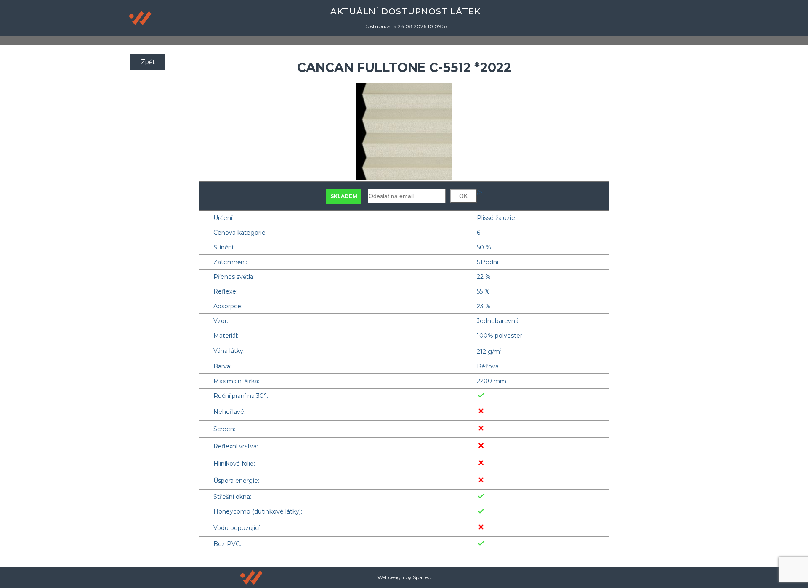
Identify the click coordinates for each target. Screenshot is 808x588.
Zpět (148, 62)
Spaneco (423, 577)
